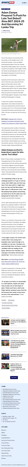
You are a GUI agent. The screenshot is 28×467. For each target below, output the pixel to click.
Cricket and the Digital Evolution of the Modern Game (18, 321)
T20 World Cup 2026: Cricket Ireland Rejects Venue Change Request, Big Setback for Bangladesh (18, 344)
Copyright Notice (5, 438)
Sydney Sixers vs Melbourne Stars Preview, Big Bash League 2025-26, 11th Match (17, 367)
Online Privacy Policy (6, 456)
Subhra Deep (6, 30)
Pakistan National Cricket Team (10, 401)
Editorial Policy (5, 453)
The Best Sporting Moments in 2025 (16, 355)
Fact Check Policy (5, 450)
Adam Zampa (11, 300)
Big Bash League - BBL (8, 416)
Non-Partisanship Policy (7, 448)
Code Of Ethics (5, 443)
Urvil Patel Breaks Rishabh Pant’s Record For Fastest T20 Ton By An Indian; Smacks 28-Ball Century (12, 261)
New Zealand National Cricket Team (12, 399)
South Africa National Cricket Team (11, 403)
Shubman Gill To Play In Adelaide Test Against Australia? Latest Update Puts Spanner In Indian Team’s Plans (14, 121)
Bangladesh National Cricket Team (11, 394)
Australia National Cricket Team (10, 392)
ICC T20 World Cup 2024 (9, 421)
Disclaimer (4, 435)
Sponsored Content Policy (8, 440)
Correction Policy (5, 445)
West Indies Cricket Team (9, 406)
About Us (3, 430)
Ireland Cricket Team (8, 398)
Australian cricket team (7, 302)
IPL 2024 (5, 420)
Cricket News (6, 9)
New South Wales (6, 308)
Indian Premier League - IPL (10, 418)
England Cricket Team (8, 396)
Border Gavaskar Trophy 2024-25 (9, 305)
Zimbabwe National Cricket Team (11, 408)
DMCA (3, 432)
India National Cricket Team (9, 389)
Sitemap (3, 458)
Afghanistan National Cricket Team (11, 391)
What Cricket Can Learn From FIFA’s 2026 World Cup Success (18, 332)
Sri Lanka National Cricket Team (11, 404)
